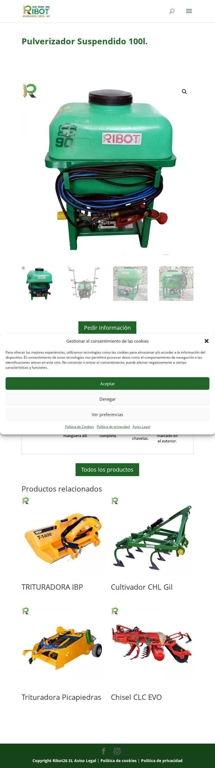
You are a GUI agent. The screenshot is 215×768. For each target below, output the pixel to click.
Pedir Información (107, 327)
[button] (206, 341)
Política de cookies (119, 760)
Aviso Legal (141, 427)
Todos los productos (107, 469)
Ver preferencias (107, 414)
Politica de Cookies (79, 427)
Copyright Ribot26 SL (53, 760)
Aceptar (107, 383)
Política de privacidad (113, 427)
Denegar (107, 399)
